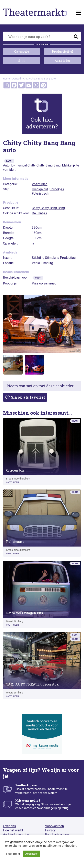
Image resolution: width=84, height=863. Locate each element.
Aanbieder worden (16, 835)
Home (6, 78)
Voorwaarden (54, 826)
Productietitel (62, 51)
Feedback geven (57, 835)
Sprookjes (57, 189)
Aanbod (16, 78)
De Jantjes (39, 213)
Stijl (21, 60)
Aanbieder (62, 60)
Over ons (9, 826)
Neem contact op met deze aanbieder (40, 385)
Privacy (50, 830)
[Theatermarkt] (35, 12)
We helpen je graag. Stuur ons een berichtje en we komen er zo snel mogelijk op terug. (43, 804)
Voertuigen (39, 184)
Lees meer (13, 854)
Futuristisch (40, 193)
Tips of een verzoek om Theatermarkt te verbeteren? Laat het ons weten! (41, 789)
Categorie (21, 51)
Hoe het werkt (13, 830)
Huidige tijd (40, 189)
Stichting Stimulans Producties (54, 258)
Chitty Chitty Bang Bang (48, 208)
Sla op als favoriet (27, 397)
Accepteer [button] (31, 853)
